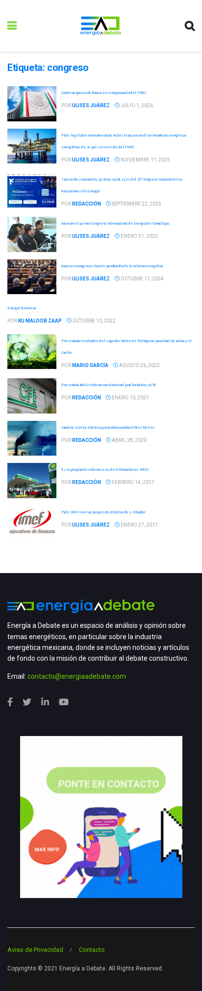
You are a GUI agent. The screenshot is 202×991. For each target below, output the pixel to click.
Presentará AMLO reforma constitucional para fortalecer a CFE (108, 384)
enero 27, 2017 (139, 525)
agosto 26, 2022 (139, 365)
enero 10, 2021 (130, 397)
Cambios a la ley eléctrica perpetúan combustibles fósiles (107, 427)
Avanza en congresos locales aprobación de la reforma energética (112, 265)
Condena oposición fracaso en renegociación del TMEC (104, 92)
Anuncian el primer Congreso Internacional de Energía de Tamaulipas (115, 223)
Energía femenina (21, 307)
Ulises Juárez (91, 105)
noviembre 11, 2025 (145, 159)
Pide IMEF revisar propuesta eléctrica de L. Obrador (103, 511)
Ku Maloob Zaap (40, 320)
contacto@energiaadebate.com (76, 676)
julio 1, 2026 (136, 105)
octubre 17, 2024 (142, 278)
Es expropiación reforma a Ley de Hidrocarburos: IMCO (104, 469)
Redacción (86, 204)
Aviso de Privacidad (35, 949)
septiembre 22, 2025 (136, 204)
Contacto (92, 949)
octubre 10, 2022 (94, 320)
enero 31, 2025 (139, 236)
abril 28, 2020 (129, 440)
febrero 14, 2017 (132, 482)
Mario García (90, 365)
